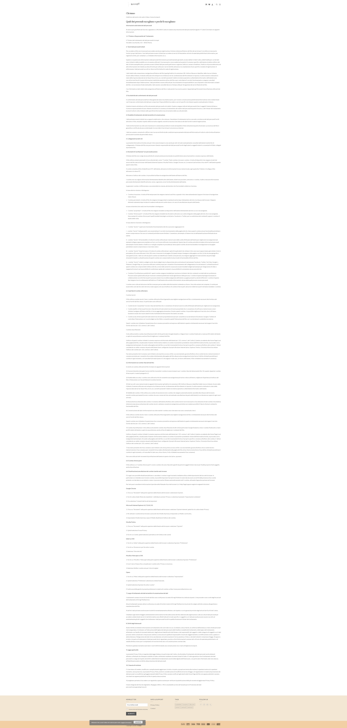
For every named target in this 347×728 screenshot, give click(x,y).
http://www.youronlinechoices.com (181, 589)
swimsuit (183, 707)
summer (177, 707)
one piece (185, 704)
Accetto (138, 722)
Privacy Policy (154, 705)
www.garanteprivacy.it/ (139, 687)
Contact (153, 708)
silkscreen (192, 704)
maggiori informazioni (126, 722)
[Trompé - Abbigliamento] (146, 4)
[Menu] (220, 4)
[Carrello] (206, 5)
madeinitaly (178, 704)
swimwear (190, 707)
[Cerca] (216, 4)
